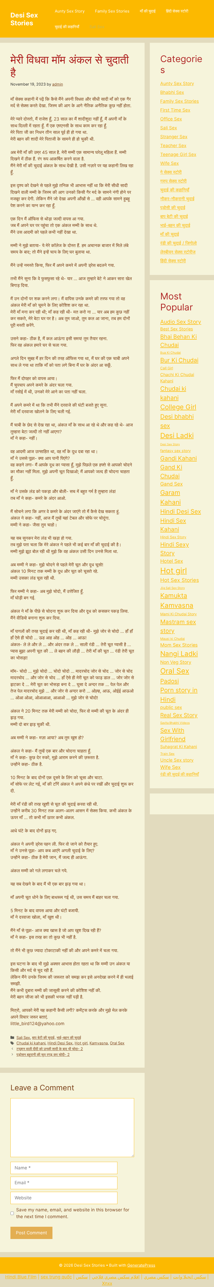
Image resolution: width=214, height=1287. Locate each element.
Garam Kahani (170, 497)
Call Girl (166, 368)
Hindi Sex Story (173, 537)
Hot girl (81, 1043)
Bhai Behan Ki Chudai (178, 340)
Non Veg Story (175, 662)
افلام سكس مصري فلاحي (116, 1276)
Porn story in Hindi (179, 694)
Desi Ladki (177, 435)
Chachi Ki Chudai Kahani (177, 377)
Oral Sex (117, 1043)
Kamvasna (99, 1043)
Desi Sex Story (170, 444)
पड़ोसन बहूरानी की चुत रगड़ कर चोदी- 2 (43, 1054)
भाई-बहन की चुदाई (69, 1037)
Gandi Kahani (178, 458)
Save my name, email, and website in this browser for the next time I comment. (72, 1213)
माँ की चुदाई (148, 11)
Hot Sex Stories (179, 580)
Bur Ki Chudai (179, 360)
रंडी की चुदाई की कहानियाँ (179, 774)
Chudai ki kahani (30, 1043)
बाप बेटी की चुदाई (43, 1037)
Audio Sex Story (180, 321)
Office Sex (171, 119)
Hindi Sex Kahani (173, 525)
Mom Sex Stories (179, 645)
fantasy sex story (175, 450)
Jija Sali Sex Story (172, 588)
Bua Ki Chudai (170, 352)
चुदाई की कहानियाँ (67, 26)
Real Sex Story (179, 715)
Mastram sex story (178, 626)
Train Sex (167, 754)
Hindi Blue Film (21, 1276)
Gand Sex (171, 484)
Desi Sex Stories (24, 19)
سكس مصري (156, 1276)
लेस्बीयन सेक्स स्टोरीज (177, 252)
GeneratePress (141, 1265)
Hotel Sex (171, 561)
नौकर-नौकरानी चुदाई (177, 198)
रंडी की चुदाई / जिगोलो (178, 243)
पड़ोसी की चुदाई (172, 207)
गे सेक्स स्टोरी (171, 172)
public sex (171, 707)
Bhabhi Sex (172, 92)
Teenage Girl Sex (178, 154)
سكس (82, 1276)
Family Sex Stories (112, 11)
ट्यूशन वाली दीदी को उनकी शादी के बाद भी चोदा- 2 (49, 1049)
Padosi (169, 680)
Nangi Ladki (179, 653)
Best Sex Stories (176, 329)
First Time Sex (175, 110)
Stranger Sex (173, 136)
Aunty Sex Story (70, 11)
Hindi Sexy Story (174, 548)
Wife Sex (169, 163)
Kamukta (173, 595)
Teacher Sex (173, 145)
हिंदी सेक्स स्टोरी (177, 11)
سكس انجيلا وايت (189, 1276)
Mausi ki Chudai (172, 639)
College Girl (178, 407)
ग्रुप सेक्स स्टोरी (173, 181)
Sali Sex (97, 26)
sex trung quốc (56, 1276)
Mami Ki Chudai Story (178, 614)
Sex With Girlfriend (173, 735)
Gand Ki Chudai (171, 471)
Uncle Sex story (177, 760)
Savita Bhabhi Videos (175, 723)
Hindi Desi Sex (60, 1043)
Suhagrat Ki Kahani (178, 746)
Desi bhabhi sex (177, 421)
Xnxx (107, 1283)
